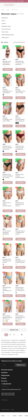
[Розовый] (3, 264)
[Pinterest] (13, 394)
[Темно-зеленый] (3, 179)
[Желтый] (3, 236)
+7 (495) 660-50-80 (6, 384)
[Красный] (16, 151)
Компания (4, 372)
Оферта (12, 409)
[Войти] (22, 5)
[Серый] (16, 292)
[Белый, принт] (16, 95)
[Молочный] (16, 264)
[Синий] (3, 151)
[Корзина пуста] (25, 5)
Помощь (4, 378)
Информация (5, 375)
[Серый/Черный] (16, 66)
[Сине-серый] (3, 95)
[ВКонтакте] (2, 394)
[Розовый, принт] (3, 123)
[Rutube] (6, 394)
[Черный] (16, 123)
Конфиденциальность (5, 409)
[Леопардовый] (3, 66)
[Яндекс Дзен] (9, 394)
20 (21, 334)
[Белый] (16, 179)
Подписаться (21, 365)
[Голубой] (3, 292)
